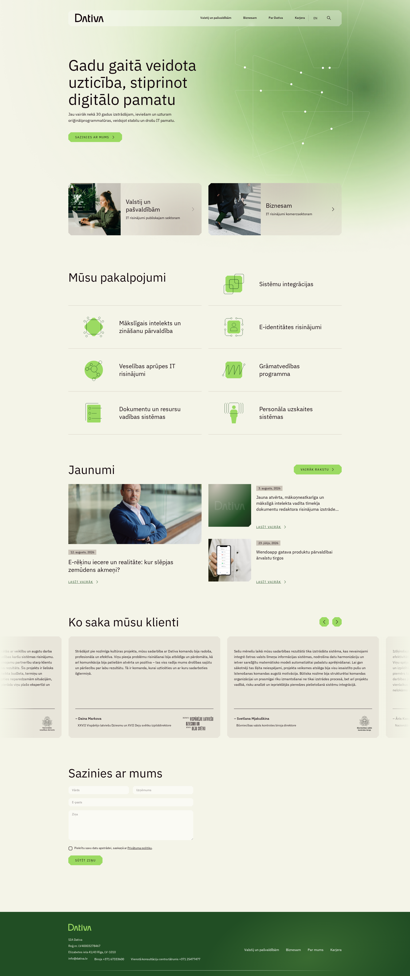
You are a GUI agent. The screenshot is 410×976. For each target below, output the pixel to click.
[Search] (329, 18)
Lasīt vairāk (80, 582)
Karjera (300, 18)
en (315, 18)
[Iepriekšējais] (324, 622)
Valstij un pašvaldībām (215, 18)
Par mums (316, 950)
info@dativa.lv (78, 958)
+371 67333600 (113, 959)
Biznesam (250, 18)
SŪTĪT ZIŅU (85, 860)
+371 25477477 (189, 959)
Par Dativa (276, 18)
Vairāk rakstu (315, 469)
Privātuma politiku (139, 848)
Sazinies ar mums (92, 137)
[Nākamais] (337, 622)
